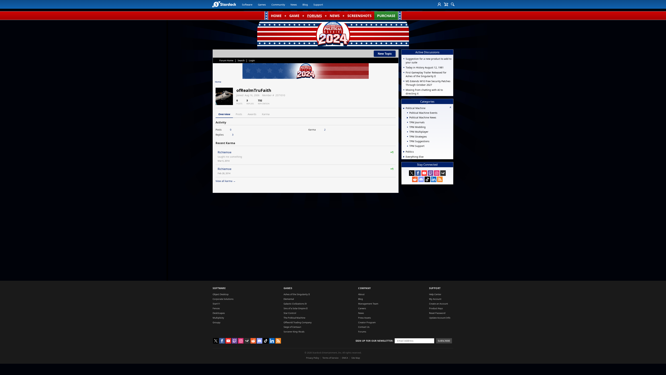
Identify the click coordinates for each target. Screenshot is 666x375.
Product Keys (436, 308)
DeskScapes (219, 313)
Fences (216, 308)
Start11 (216, 303)
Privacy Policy (312, 357)
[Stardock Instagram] (437, 173)
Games (262, 4)
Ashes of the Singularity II (297, 294)
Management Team (368, 303)
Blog (305, 4)
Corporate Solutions (223, 299)
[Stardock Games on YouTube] (424, 173)
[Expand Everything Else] (403, 157)
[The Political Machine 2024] (333, 34)
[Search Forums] (452, 4)
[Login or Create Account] (439, 4)
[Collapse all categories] (450, 107)
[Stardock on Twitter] (412, 173)
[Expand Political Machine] (403, 108)
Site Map (355, 357)
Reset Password (437, 313)
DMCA (345, 357)
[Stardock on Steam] (443, 173)
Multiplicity (218, 317)
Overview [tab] (224, 114)
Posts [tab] (239, 114)
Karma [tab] (266, 114)
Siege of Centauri (292, 326)
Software (247, 4)
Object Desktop (221, 294)
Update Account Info (439, 317)
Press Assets (364, 317)
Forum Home (226, 60)
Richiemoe (224, 152)
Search (241, 60)
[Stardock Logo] (224, 4)
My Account (435, 299)
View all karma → (226, 181)
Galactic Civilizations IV (295, 303)
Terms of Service (330, 357)
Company (364, 288)
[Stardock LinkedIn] (433, 179)
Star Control (290, 313)
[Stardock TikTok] (427, 179)
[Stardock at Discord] (421, 179)
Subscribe (444, 340)
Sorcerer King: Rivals (294, 331)
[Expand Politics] (403, 152)
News (294, 4)
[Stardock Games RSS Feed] (440, 179)
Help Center (435, 294)
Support (318, 4)
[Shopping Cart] (446, 4)
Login (252, 60)
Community (278, 4)
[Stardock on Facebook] (418, 173)
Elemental (289, 299)
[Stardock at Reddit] (415, 179)
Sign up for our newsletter (374, 340)
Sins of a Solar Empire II (296, 308)
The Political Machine (294, 317)
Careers (362, 308)
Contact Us (363, 326)
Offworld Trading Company (298, 322)
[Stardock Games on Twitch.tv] (430, 173)
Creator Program (367, 322)
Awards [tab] (252, 114)
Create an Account (438, 303)
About (361, 294)
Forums (362, 331)
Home (218, 81)
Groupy (216, 322)
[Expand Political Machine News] (407, 118)
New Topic (385, 54)
